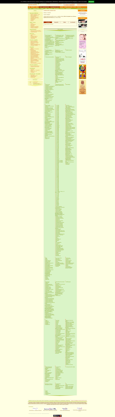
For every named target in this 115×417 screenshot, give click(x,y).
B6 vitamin (82, 402)
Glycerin (67, 259)
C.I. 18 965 (57, 139)
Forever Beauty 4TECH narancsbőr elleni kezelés (79, 410)
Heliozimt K (47, 282)
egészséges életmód (34, 75)
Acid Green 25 (58, 63)
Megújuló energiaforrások (35, 66)
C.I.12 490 (57, 197)
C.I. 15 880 (57, 128)
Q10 (51, 404)
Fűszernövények (33, 16)
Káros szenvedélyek (34, 59)
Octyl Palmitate (58, 373)
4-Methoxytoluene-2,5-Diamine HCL (49, 54)
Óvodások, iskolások (34, 36)
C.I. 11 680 (57, 110)
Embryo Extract (47, 261)
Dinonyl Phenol (68, 142)
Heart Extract (47, 281)
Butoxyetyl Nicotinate (48, 131)
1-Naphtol (47, 47)
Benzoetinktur (47, 111)
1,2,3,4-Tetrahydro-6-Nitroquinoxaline (48, 35)
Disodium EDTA (68, 151)
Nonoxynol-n (47, 380)
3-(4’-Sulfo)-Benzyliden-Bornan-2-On (69, 37)
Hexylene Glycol (48, 286)
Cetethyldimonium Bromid (60, 222)
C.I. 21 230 (57, 145)
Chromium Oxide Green (59, 234)
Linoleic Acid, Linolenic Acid (60, 346)
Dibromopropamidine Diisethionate (69, 118)
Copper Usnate (58, 253)
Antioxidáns (51, 402)
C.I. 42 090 (57, 153)
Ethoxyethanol (47, 266)
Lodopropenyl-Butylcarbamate (57, 350)
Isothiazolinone (58, 295)
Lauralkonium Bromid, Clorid (60, 329)
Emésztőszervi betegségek (35, 52)
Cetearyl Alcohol (58, 221)
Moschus (67, 358)
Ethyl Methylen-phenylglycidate (47, 272)
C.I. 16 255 (57, 133)
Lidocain (57, 343)
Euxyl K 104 (47, 279)
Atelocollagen (68, 84)
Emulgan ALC (47, 262)
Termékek (48, 22)
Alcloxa (57, 76)
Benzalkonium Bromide (49, 107)
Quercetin (54, 404)
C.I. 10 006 (57, 107)
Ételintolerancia (33, 53)
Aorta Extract (47, 101)
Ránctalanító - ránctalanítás (35, 70)
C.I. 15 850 (57, 126)
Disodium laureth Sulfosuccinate (68, 153)
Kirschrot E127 (47, 322)
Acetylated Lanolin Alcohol (60, 60)
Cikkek (46, 8)
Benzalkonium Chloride (49, 108)
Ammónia (47, 93)
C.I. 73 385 (57, 181)
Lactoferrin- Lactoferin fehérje (52, 403)
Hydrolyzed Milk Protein (49, 300)
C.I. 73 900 (57, 182)
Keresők (29, 8)
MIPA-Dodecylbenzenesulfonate (69, 352)
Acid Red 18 (57, 66)
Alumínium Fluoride (48, 87)
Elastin (46, 259)
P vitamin (83, 403)
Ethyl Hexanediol (48, 270)
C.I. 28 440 (57, 148)
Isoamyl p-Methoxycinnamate (60, 284)
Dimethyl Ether (68, 134)
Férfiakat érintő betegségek (35, 54)
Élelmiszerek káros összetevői (35, 30)
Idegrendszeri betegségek (35, 57)
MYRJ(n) (67, 363)
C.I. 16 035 (57, 131)
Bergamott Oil (47, 119)
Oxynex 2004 (58, 379)
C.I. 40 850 (57, 150)
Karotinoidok (34, 403)
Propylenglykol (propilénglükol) (57, 388)
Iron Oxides (57, 283)
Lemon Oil (57, 342)
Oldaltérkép (68, 400)
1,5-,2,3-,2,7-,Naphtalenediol (49, 41)
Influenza (32, 58)
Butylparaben (47, 137)
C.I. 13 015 (57, 118)
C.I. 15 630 (57, 124)
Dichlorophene (68, 121)
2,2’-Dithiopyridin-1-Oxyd (60, 35)
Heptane (46, 283)
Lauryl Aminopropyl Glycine (60, 333)
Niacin (46, 371)
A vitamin (33, 402)
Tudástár (42, 8)
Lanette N (57, 322)
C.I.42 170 (57, 201)
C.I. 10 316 (57, 109)
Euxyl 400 (46, 278)
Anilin (46, 99)
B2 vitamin (70, 402)
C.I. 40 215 (57, 149)
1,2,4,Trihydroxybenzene (49, 36)
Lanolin (57, 323)
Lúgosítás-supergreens (34, 17)
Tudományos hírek (34, 37)
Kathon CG (47, 321)
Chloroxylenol (58, 233)
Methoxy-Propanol (69, 338)
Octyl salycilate (58, 374)
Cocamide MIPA (58, 247)
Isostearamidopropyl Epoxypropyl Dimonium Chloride (59, 294)
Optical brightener (58, 377)
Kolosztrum (41, 403)
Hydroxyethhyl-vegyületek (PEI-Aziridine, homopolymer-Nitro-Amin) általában (49, 310)
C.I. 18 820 (57, 138)
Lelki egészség (33, 24)
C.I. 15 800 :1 (58, 125)
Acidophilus (38, 402)
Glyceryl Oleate (68, 261)
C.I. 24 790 (57, 146)
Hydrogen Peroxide (48, 294)
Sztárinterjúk (33, 77)
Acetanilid (57, 57)
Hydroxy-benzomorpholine (49, 306)
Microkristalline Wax (69, 347)
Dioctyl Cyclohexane (69, 145)
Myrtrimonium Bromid (69, 364)
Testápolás (32, 72)
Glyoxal (67, 265)
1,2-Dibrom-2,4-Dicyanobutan (50, 37)
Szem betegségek (33, 62)
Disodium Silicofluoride (69, 156)
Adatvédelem (46, 400)
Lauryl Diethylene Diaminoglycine (58, 335)
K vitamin (29, 403)
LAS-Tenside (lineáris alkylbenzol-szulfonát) (58, 328)
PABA (86, 403)
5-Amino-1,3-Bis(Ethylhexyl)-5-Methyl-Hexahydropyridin (59, 51)
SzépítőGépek (68, 8)
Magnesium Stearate (69, 325)
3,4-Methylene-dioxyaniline (70, 35)
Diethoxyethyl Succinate (69, 124)
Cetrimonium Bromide (59, 223)
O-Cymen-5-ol (58, 368)
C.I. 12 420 (57, 116)
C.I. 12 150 (57, 114)
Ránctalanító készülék (82, 27)
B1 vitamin (58, 402)
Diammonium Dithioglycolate (70, 114)
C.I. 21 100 (57, 143)
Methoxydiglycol (68, 339)
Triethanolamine (48, 393)
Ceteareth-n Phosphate (59, 220)
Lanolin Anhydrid (58, 326)
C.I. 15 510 (57, 121)
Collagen (57, 252)
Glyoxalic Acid (68, 266)
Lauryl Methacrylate (59, 338)
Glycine (67, 264)
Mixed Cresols (68, 355)
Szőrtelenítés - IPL (34, 71)
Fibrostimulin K (58, 259)
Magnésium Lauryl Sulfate (70, 322)
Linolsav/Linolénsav (66, 403)
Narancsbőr (50, 8)
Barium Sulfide (47, 105)
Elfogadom (91, 1)
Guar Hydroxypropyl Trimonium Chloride (68, 267)
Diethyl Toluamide (69, 125)
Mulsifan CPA (68, 360)
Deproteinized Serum (69, 112)
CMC (56, 241)
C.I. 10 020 (57, 108)
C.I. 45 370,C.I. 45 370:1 (59, 161)
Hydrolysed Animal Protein (49, 298)
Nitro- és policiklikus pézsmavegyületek (48, 373)
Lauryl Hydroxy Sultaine (59, 337)
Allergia (32, 48)
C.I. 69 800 (57, 176)
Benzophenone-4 (48, 114)
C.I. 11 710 (57, 111)
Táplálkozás (33, 19)
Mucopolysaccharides (69, 359)
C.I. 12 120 (57, 113)
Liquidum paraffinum (59, 349)
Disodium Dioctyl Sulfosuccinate (68, 150)
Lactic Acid (57, 320)
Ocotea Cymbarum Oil (59, 370)
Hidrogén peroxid (48, 287)
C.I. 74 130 (57, 184)
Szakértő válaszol (36, 8)
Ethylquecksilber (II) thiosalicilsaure (48, 275)
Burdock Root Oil (48, 128)
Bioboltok (30, 400)
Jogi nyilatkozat (52, 400)
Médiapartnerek (58, 400)
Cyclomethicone (58, 255)
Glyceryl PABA (68, 262)
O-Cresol (57, 367)
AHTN (57, 75)
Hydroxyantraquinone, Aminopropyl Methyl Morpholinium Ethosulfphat (49, 308)
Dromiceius (67, 164)
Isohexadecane (58, 286)
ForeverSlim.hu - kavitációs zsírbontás (35, 410)
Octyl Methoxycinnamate (59, 372)
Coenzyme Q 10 (58, 251)
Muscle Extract (68, 361)
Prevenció (32, 43)
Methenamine (68, 334)
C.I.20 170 (57, 200)
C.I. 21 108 (57, 144)
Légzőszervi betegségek (35, 60)
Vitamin (32, 20)
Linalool (57, 344)
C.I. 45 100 (57, 157)
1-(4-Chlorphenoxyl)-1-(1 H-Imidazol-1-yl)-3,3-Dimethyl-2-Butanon (49, 45)
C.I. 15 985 (57, 130)
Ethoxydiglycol (47, 264)
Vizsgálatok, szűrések (34, 45)
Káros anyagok (60, 29)
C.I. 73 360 (57, 180)
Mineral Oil (67, 348)
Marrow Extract (68, 329)
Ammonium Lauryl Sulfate (49, 96)
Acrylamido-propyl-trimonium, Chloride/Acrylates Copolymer (60, 70)
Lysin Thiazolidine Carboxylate (58, 353)
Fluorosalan (57, 262)
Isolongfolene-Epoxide (59, 287)
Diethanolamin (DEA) (69, 123)
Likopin (61, 403)
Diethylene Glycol (68, 126)
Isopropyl (57, 288)
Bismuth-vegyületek (48, 124)
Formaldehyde (58, 265)
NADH (80, 403)
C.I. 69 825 (57, 177)
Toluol (46, 391)
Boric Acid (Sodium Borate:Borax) (48, 127)
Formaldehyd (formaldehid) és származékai (59, 264)
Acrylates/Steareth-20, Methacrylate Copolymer (59, 74)
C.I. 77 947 (57, 196)
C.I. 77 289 (57, 190)
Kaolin (46, 320)
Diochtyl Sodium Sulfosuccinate (68, 144)
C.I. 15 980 (57, 129)
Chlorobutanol (58, 229)
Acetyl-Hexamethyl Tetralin (60, 59)
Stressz (32, 61)
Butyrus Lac (47, 138)
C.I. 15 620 (57, 123)
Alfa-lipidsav (42, 402)
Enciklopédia (72, 22)
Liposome (57, 348)
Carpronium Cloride (59, 211)
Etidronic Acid (47, 276)
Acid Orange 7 (58, 65)
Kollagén (46, 323)
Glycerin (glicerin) (68, 260)
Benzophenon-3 (48, 113)
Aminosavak (47, 402)
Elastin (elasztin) (48, 260)
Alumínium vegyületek (49, 88)
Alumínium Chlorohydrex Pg (49, 86)
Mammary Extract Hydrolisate (70, 328)
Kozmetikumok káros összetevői (36, 31)
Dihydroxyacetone (69, 129)
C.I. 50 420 (57, 167)
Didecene (67, 122)
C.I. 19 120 (57, 140)
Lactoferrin (57, 321)
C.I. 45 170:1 (57, 158)
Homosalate (47, 290)
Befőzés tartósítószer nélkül (35, 14)
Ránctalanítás (56, 8)
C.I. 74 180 (57, 186)
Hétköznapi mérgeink (34, 56)
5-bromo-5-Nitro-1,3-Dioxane (60, 52)
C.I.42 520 (57, 202)
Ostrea (57, 378)
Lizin (70, 403)
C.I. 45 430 (57, 165)
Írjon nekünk (39, 400)
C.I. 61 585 (57, 174)
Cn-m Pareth (58, 243)
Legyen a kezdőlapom (74, 400)
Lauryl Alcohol (58, 332)
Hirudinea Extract (48, 288)
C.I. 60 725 (57, 171)
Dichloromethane (68, 120)
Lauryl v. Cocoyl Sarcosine (60, 339)
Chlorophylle (58, 232)
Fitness (32, 23)
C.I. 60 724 (57, 170)
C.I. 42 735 (57, 156)
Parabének (57, 384)
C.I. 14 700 (57, 120)
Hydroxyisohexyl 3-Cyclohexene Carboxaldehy (49, 314)
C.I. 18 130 (57, 136)
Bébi (31, 35)
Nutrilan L (47, 381)
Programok (32, 25)
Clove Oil (57, 240)
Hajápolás (32, 69)
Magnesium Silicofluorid (69, 324)
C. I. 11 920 (57, 105)
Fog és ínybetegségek (34, 55)
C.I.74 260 (57, 205)
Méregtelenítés (33, 18)
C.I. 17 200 (57, 134)
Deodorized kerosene (69, 111)
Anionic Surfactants (48, 100)
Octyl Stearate (58, 375)
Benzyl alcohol (47, 115)
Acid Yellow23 (58, 68)
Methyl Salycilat (68, 341)
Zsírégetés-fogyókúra (34, 27)
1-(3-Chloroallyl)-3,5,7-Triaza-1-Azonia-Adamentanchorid (50, 43)
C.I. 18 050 (57, 135)
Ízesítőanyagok (68, 281)
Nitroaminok (47, 374)
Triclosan (46, 392)
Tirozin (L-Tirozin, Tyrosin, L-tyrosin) (62, 404)
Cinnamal (57, 235)
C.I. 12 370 (57, 115)
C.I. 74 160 (57, 185)
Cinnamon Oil (58, 236)
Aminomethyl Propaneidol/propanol (48, 92)
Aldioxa (57, 78)
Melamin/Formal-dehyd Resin (70, 333)
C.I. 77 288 (57, 189)
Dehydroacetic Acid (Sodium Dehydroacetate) (70, 110)
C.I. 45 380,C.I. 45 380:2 (59, 162)
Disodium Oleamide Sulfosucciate (68, 154)
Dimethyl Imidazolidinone (70, 137)
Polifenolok (48, 404)
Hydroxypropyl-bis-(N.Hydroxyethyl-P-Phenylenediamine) (48, 316)
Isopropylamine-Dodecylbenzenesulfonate (59, 292)
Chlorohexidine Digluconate (60, 230)
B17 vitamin (66, 402)
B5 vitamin (78, 402)
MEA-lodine (67, 332)
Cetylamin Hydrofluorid (59, 225)
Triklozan (46, 394)
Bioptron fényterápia (34, 41)
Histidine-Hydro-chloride (49, 289)
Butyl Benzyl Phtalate (48, 132)
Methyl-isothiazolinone (69, 342)
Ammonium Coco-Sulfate (49, 94)
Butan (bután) (47, 129)
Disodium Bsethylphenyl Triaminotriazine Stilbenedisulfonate (69, 148)
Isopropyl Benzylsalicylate (60, 289)
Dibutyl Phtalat (68, 119)
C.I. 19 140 (57, 141)
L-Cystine (45, 403)
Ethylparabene (47, 273)
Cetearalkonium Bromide (59, 218)
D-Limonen (67, 105)
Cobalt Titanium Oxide (59, 245)
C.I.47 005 (57, 204)
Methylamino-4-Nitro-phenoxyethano (69, 344)
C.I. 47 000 (57, 166)
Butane (46, 130)
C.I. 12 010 (57, 112)
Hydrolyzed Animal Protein (49, 299)
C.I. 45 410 (57, 164)
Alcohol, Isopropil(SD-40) (60, 77)
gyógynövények (33, 76)
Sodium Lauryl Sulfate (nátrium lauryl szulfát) (69, 388)
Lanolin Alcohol (58, 325)
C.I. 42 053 (57, 152)
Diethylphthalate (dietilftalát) (70, 128)
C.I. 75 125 (57, 187)
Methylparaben (68, 346)
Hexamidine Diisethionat (49, 285)
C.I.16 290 (57, 199)
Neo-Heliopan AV (48, 370)
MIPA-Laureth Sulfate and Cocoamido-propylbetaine (69, 353)
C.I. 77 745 (57, 194)
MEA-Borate (68, 331)
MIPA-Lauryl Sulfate (69, 354)
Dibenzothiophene (69, 116)
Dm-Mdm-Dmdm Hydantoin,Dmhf (68, 158)
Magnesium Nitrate (69, 323)
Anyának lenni (33, 34)
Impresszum (34, 400)
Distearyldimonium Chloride (70, 157)
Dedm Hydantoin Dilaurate (70, 109)
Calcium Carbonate (59, 206)
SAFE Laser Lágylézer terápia (35, 44)
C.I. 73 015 (57, 179)
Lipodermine (58, 347)
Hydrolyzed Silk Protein (49, 301)
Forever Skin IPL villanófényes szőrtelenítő (50, 410)
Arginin (55, 402)
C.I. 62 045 (57, 175)
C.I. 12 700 (57, 117)
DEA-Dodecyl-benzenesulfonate (68, 108)
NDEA (46, 369)
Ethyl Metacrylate (48, 271)
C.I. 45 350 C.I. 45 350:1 (59, 160)
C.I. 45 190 (57, 159)
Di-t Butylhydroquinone (69, 113)
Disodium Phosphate (69, 155)
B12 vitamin (62, 402)
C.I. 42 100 (57, 154)
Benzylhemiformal (48, 118)
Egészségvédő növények (35, 15)
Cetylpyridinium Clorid (59, 226)
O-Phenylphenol (58, 369)
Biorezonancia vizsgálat (34, 42)
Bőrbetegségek (33, 50)
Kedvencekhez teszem (83, 400)
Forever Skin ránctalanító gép (65, 410)
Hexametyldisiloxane (48, 284)
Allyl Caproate (47, 84)
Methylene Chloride (69, 345)
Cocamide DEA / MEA (59, 246)
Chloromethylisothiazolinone (60, 231)
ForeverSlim (62, 8)
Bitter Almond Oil (48, 125)
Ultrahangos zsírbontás (34, 26)
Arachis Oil (47, 102)
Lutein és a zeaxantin (75, 403)
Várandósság (33, 38)
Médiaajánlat (63, 400)
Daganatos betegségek (34, 51)
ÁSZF (43, 400)
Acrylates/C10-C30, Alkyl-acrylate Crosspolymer (59, 72)
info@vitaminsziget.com (37, 84)
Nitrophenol (47, 376)
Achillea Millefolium (59, 61)
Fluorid (57, 261)
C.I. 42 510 (57, 155)
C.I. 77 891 (57, 195)
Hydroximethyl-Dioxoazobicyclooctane (48, 305)
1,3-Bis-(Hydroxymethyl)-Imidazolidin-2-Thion (49, 40)
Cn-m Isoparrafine (58, 242)
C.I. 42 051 (57, 151)
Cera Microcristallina (59, 216)
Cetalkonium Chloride (59, 217)
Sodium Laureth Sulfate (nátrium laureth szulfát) (69, 386)
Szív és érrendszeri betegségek (36, 63)
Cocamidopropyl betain (59, 248)
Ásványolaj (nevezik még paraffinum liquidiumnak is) (59, 85)
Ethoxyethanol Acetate (49, 267)
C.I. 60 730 (57, 172)
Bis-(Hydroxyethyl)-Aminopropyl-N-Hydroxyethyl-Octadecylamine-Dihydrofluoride (49, 122)
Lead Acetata (58, 341)
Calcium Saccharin (59, 208)
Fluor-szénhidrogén (59, 260)
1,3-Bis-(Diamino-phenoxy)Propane (48, 39)
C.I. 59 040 (57, 169)
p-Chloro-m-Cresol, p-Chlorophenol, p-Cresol (48, 384)
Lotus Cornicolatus (59, 351)
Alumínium (47, 85)
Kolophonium (47, 324)
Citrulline (57, 238)
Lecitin (58, 403)
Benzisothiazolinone (48, 110)
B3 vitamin (74, 402)
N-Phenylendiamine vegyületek (48, 368)
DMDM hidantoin (68, 159)
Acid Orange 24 (58, 64)
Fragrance (57, 266)
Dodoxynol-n (68, 163)
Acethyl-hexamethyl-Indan (60, 58)
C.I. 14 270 (57, 119)
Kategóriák (56, 22)
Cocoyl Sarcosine (58, 250)
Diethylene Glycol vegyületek (70, 127)
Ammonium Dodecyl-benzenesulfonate (48, 95)
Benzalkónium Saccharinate (49, 109)
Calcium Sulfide (58, 210)
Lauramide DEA (58, 330)
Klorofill (37, 403)
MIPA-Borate (68, 350)
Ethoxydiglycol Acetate (49, 265)
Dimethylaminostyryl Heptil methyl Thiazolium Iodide (69, 140)
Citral (56, 237)
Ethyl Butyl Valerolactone (49, 269)
